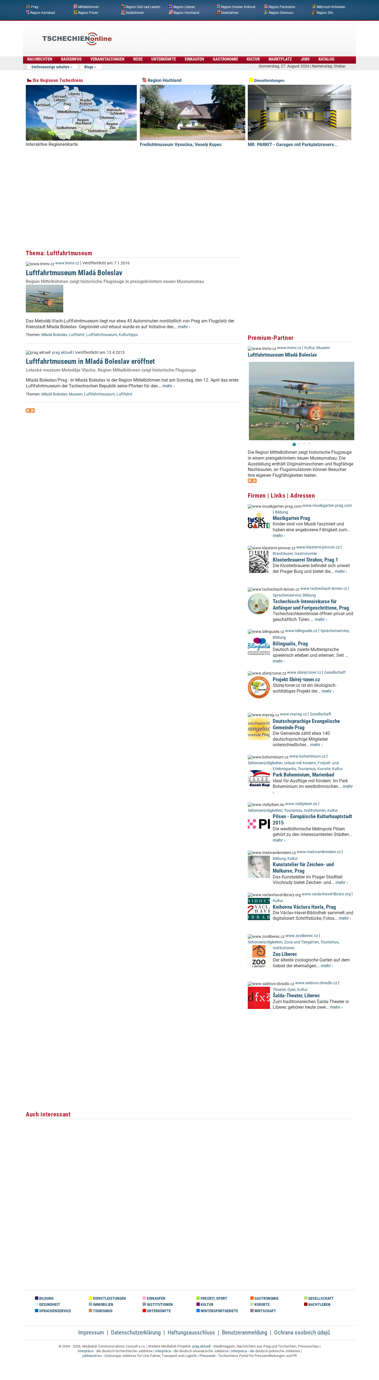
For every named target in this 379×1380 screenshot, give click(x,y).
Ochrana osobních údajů (302, 1332)
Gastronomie (225, 59)
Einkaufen (194, 59)
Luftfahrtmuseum (101, 334)
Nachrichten (39, 59)
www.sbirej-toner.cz (304, 672)
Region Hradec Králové (238, 7)
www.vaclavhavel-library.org (326, 894)
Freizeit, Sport (213, 1298)
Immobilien (102, 1304)
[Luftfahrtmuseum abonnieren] (28, 411)
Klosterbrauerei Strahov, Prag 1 (305, 560)
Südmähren (230, 12)
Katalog (326, 59)
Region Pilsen (88, 12)
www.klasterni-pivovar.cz (318, 547)
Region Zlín (325, 12)
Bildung (281, 512)
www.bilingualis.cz (301, 630)
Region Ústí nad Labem (143, 7)
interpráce (86, 1351)
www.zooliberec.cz (301, 935)
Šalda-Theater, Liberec (296, 995)
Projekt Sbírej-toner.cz (296, 679)
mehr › (184, 326)
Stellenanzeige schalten (50, 67)
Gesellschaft (335, 672)
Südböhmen (135, 12)
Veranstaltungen (107, 59)
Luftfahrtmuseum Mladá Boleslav (74, 273)
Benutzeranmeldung (244, 1332)
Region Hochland (186, 12)
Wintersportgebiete (219, 1311)
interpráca (163, 1351)
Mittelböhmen (88, 7)
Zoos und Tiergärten (301, 942)
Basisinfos (71, 59)
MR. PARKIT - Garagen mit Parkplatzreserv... (293, 144)
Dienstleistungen (268, 80)
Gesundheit (49, 1304)
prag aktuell (62, 352)
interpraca (239, 1351)
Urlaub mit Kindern (300, 763)
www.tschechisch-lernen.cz (323, 588)
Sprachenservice (287, 595)
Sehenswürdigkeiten (265, 763)
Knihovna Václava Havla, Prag (304, 907)
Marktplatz (280, 59)
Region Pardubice (282, 7)
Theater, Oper (284, 989)
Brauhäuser (283, 553)
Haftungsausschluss (191, 1332)
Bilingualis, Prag (290, 643)
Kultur (253, 59)
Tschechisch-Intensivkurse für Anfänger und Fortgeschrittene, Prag (311, 604)
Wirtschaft (265, 1311)
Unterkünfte (163, 59)
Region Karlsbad (42, 12)
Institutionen (315, 810)
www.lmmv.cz (67, 263)
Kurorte (323, 769)
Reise (138, 59)
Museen (75, 394)
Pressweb (207, 1356)
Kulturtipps (128, 334)
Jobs (305, 59)
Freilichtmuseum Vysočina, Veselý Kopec (181, 144)
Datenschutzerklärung (136, 1332)
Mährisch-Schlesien (331, 7)
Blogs (88, 67)
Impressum (91, 1332)
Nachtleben (318, 1304)
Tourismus (307, 769)
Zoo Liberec (285, 954)
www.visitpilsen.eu (301, 804)
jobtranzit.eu (92, 1356)
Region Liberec (184, 7)
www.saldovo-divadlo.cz (316, 983)
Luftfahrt (77, 334)
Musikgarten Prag (291, 518)
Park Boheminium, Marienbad (303, 775)
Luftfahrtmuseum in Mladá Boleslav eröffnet (90, 361)
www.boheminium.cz (307, 756)
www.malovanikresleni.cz (319, 852)
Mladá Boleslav (54, 334)
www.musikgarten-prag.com (327, 505)
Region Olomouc (281, 12)
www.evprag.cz (294, 714)
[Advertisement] (204, 34)
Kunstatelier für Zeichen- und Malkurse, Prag (303, 867)
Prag (34, 7)
